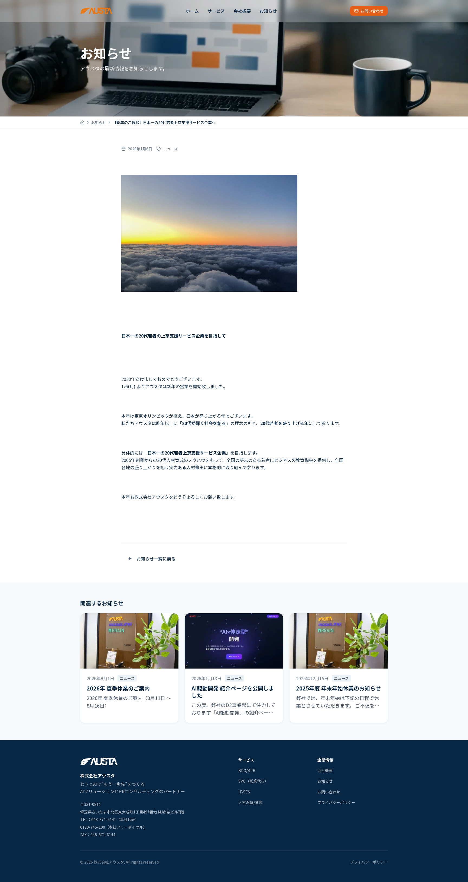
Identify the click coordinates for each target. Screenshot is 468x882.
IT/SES (244, 792)
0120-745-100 (92, 827)
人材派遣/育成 (250, 802)
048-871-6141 (103, 819)
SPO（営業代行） (253, 781)
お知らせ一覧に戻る (156, 558)
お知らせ (268, 11)
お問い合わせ (372, 11)
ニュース (170, 148)
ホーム (192, 11)
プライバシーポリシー (336, 802)
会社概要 (242, 11)
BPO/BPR (246, 770)
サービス (216, 11)
